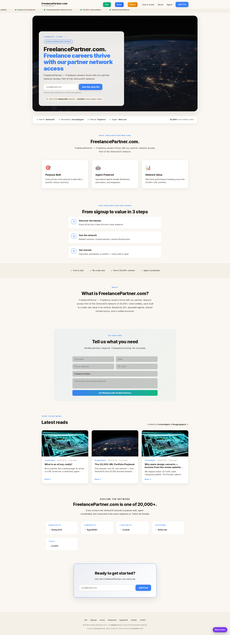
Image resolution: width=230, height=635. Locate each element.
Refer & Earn (220, 630)
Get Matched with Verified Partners (115, 393)
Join (107, 4)
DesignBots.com (137, 628)
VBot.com (122, 119)
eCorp (102, 620)
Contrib (126, 530)
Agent (169, 4)
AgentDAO (92, 530)
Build (119, 4)
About (160, 4)
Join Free (182, 4)
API (86, 620)
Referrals (162, 530)
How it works (148, 4)
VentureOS (50, 119)
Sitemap (93, 620)
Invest (133, 4)
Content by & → (167, 424)
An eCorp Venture (48, 6)
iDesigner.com (100, 628)
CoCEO (54, 546)
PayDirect (101, 119)
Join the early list (90, 87)
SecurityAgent (77, 119)
